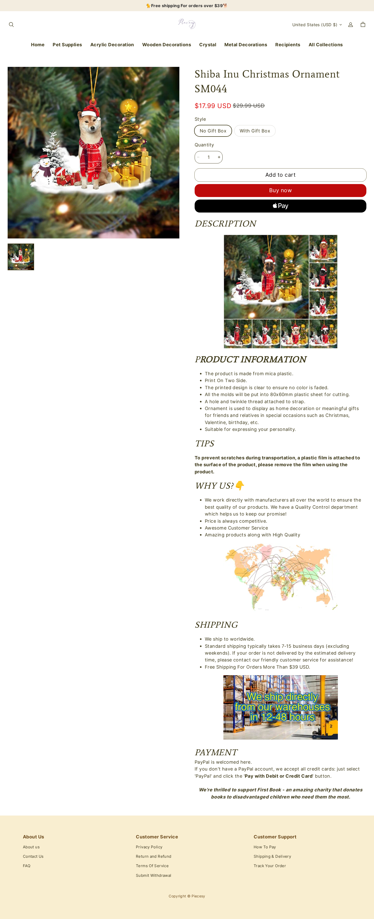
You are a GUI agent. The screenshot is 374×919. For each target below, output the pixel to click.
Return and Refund (153, 856)
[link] (67, 45)
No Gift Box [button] (213, 130)
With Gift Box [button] (255, 130)
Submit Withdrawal (153, 875)
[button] (11, 24)
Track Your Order (270, 866)
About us (31, 847)
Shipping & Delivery (272, 856)
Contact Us (33, 856)
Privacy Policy (149, 847)
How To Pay (265, 847)
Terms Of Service (152, 866)
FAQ (26, 866)
